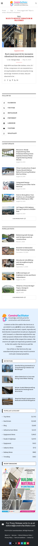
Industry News (20, 448)
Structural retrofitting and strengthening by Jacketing (24, 262)
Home (4, 10)
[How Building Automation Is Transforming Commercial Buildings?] (7, 368)
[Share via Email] (17, 80)
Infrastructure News (20, 430)
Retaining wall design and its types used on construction (24, 237)
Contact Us (30, 537)
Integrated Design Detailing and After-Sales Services (25, 184)
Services (14, 535)
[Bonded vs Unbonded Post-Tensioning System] (8, 251)
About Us (7, 535)
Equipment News (20, 434)
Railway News (20, 452)
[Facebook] (10, 543)
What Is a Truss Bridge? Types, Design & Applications (25, 288)
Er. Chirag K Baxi (14, 60)
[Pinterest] (19, 543)
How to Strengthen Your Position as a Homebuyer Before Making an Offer (25, 197)
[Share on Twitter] (10, 80)
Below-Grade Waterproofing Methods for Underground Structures (25, 389)
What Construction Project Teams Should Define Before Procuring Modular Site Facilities (26, 171)
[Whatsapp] (25, 543)
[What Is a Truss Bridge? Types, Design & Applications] (8, 289)
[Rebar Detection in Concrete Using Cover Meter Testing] (7, 379)
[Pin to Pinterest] (12, 80)
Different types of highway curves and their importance (26, 275)
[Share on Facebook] (7, 80)
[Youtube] (28, 543)
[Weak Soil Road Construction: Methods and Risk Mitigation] (7, 401)
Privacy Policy (8, 537)
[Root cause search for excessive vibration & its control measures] (19, 35)
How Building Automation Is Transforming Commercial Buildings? (25, 367)
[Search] (36, 3)
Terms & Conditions (19, 537)
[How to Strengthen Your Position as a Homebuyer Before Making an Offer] (8, 198)
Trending (20, 457)
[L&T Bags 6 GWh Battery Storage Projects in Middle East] (8, 210)
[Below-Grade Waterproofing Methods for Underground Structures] (7, 390)
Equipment (20, 443)
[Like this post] (5, 80)
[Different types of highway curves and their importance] (8, 276)
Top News (20, 417)
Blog (20, 425)
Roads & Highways (20, 439)
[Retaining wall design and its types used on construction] (8, 238)
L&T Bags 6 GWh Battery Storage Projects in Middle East (25, 209)
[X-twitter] (13, 543)
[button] (4, 490)
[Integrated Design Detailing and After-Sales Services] (8, 186)
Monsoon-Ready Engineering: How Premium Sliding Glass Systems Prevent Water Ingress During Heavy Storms (24, 155)
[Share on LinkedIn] (15, 80)
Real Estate (20, 421)
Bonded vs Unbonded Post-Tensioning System (25, 249)
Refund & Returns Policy (25, 535)
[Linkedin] (22, 543)
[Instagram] (16, 543)
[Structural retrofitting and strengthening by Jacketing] (8, 263)
